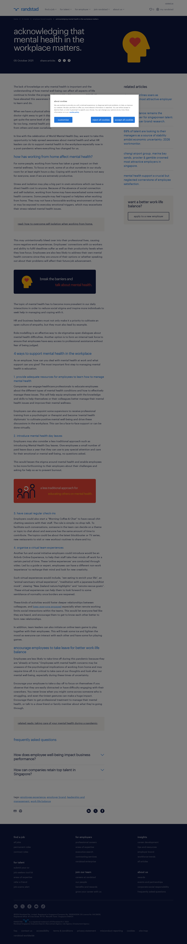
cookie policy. (74, 112)
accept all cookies (124, 119)
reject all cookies (101, 119)
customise (63, 119)
